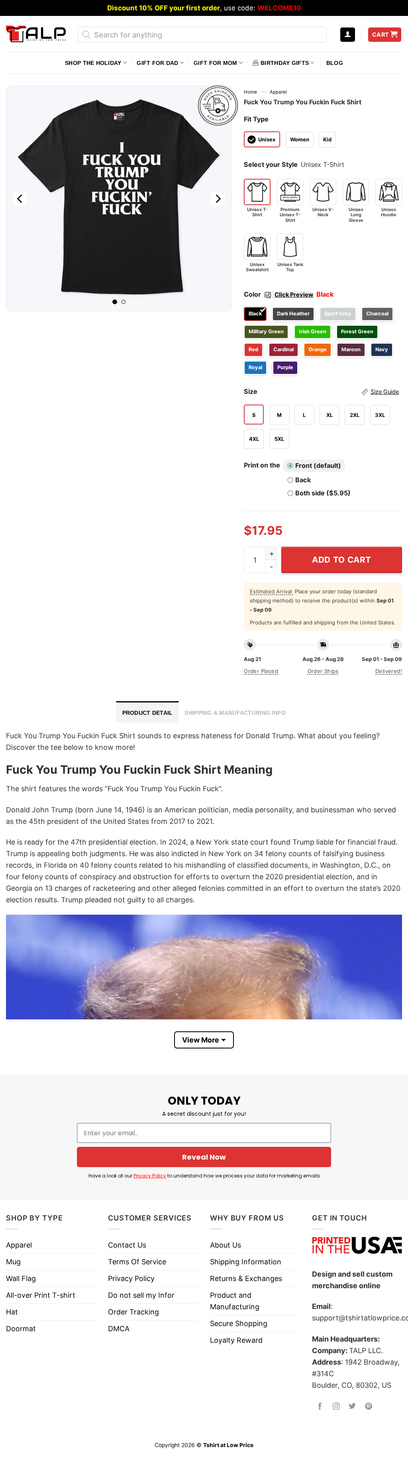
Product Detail (147, 713)
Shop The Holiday (93, 63)
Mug (13, 1262)
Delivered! (388, 671)
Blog (334, 63)
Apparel (278, 92)
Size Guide (385, 391)
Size (321, 391)
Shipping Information (245, 1262)
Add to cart (341, 560)
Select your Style (271, 164)
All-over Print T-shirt (40, 1295)
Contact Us (127, 1245)
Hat (12, 1312)
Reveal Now (204, 1157)
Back (303, 480)
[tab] (147, 712)
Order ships (323, 671)
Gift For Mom (215, 63)
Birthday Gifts (285, 63)
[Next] (217, 198)
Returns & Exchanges (246, 1278)
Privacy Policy (149, 1175)
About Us (225, 1245)
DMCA (118, 1328)
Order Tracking (133, 1312)
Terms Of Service (137, 1262)
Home (250, 92)
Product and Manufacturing (234, 1301)
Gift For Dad (157, 63)
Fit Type (256, 119)
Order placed (261, 671)
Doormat (21, 1328)
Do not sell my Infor (141, 1295)
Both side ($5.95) (323, 493)
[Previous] (21, 198)
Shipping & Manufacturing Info (235, 713)
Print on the (262, 465)
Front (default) (318, 465)
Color (278, 294)
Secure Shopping (238, 1323)
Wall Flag (21, 1278)
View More (200, 1040)
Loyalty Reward (236, 1340)
